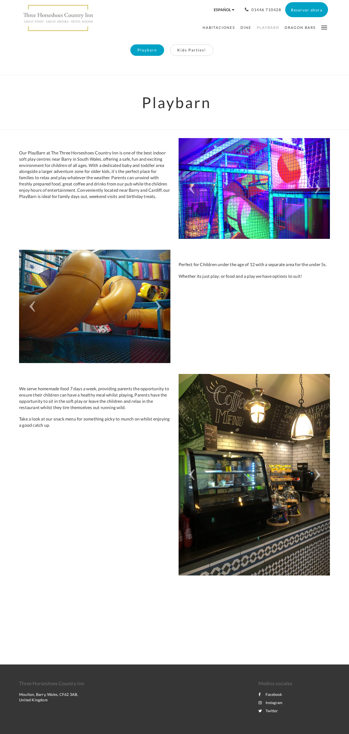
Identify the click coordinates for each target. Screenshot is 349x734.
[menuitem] (219, 27)
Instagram (274, 702)
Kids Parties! (191, 50)
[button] (324, 27)
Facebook (274, 694)
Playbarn (147, 50)
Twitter (272, 710)
